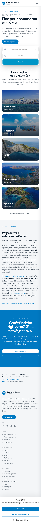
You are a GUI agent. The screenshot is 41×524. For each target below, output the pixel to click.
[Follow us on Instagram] (3, 426)
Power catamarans (10, 437)
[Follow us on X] (11, 426)
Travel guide (7, 487)
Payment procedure (10, 481)
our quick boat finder (17, 293)
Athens (6, 450)
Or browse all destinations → (20, 213)
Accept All (20, 509)
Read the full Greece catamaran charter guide (18, 303)
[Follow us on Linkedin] (7, 426)
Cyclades (7, 453)
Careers (6, 489)
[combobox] (20, 49)
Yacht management (10, 474)
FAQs (5, 484)
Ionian (6, 455)
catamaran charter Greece (14, 276)
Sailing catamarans (10, 434)
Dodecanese (8, 458)
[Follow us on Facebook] (15, 426)
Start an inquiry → (10, 42)
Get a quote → (9, 417)
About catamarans (9, 476)
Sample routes (8, 463)
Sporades (7, 460)
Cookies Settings (22, 520)
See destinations (20, 357)
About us (7, 471)
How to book (8, 479)
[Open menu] (37, 3)
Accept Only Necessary (20, 514)
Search (20, 62)
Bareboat (7, 439)
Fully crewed (8, 442)
